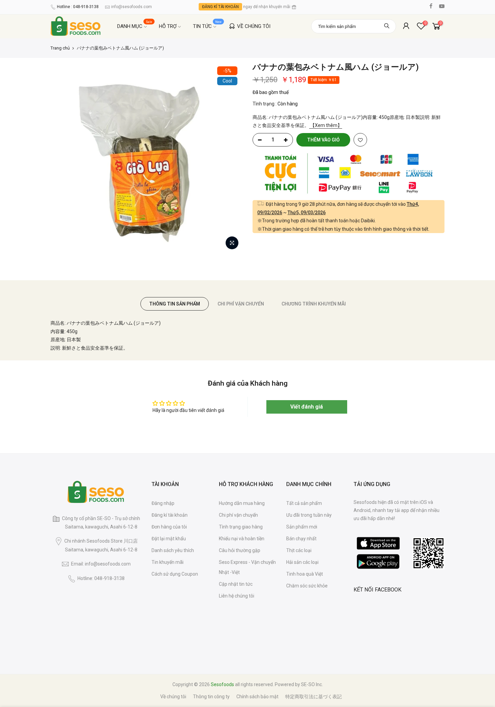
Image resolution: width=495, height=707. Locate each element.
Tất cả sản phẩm (304, 503)
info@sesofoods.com (131, 6)
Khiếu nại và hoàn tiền (241, 538)
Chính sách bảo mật (257, 696)
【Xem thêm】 (325, 125)
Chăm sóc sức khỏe (307, 585)
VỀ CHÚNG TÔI (253, 26)
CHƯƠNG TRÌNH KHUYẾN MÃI (314, 304)
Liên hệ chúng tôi (236, 596)
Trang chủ (60, 48)
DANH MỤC (135, 24)
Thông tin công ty (211, 696)
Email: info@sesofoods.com (101, 564)
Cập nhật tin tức (236, 584)
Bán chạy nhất (301, 538)
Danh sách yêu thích (173, 550)
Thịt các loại (298, 550)
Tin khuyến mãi (168, 562)
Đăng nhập (163, 503)
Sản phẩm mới (301, 526)
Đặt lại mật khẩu (169, 538)
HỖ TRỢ (167, 26)
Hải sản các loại (302, 562)
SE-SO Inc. (312, 684)
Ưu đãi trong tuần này (309, 515)
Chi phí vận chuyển (238, 515)
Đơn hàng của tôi (169, 526)
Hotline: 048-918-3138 (101, 578)
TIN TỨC (207, 24)
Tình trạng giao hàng (241, 526)
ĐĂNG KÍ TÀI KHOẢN (220, 6)
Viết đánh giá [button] (306, 407)
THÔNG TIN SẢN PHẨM (174, 304)
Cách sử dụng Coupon (175, 574)
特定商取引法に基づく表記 (313, 696)
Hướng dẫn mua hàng (242, 503)
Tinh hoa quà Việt (304, 574)
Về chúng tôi (173, 696)
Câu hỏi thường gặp (239, 550)
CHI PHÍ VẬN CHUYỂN (241, 304)
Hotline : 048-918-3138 (78, 6)
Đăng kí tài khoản (170, 515)
